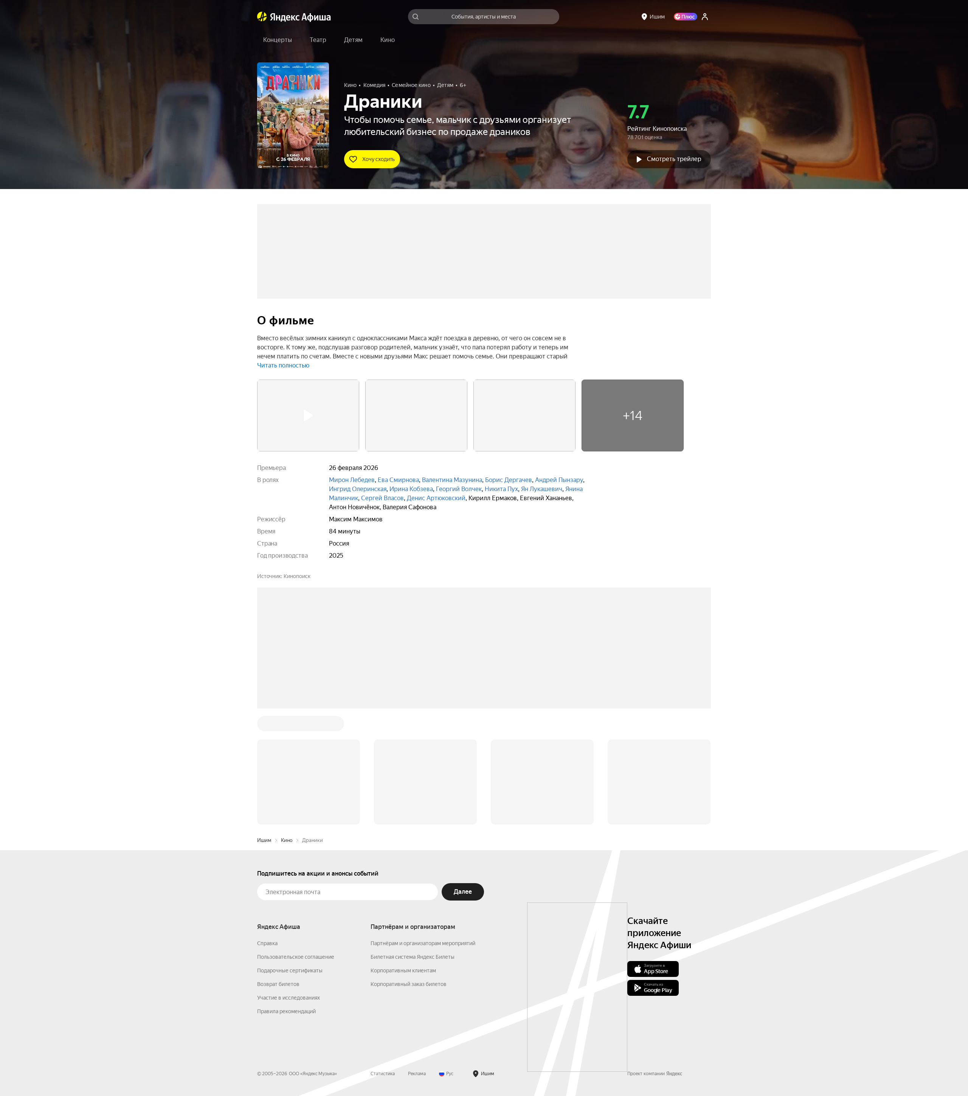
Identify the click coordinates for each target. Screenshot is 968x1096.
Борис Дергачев (508, 480)
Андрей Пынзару (559, 480)
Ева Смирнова (398, 480)
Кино (286, 840)
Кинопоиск (297, 576)
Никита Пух (501, 489)
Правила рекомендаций (286, 1011)
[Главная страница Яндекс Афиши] (262, 17)
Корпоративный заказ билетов (409, 984)
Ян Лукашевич (541, 489)
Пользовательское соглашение (295, 957)
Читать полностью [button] (283, 365)
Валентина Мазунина (452, 480)
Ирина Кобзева (411, 489)
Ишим (264, 840)
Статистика (383, 1073)
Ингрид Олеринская (357, 489)
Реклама (417, 1073)
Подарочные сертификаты (290, 970)
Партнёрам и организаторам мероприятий (423, 943)
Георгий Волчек (459, 489)
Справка (267, 943)
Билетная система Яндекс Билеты (413, 957)
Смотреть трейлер (674, 159)
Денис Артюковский (436, 498)
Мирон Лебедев (352, 480)
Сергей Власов (382, 498)
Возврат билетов (278, 984)
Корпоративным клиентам (403, 970)
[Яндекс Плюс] (685, 16)
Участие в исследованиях (288, 998)
